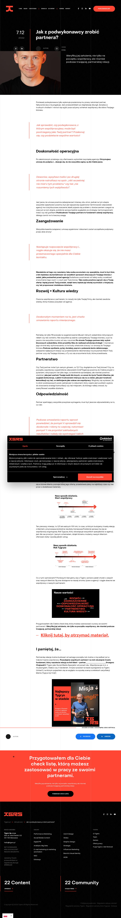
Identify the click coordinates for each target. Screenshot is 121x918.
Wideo (65, 838)
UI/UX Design (68, 834)
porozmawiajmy (104, 9)
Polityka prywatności (88, 903)
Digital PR (37, 842)
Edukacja (37, 859)
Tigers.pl (7, 822)
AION (65, 857)
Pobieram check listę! (60, 794)
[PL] (7, 915)
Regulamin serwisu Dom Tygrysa (98, 906)
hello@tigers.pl (9, 842)
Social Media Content (42, 838)
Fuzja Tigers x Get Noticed (103, 847)
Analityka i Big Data (41, 846)
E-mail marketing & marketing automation (45, 850)
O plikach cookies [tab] (96, 446)
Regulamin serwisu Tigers (75, 906)
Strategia (66, 846)
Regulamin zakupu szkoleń (107, 903)
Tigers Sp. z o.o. (10, 833)
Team (95, 837)
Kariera (95, 840)
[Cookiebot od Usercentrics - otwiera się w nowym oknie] (101, 439)
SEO (35, 856)
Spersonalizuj (59, 477)
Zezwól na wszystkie (94, 477)
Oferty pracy (97, 843)
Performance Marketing (43, 834)
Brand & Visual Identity (71, 853)
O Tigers (96, 834)
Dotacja (114, 906)
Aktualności (18, 822)
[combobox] (7, 915)
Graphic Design (69, 842)
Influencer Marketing (71, 849)
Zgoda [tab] (25, 446)
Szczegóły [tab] (60, 446)
